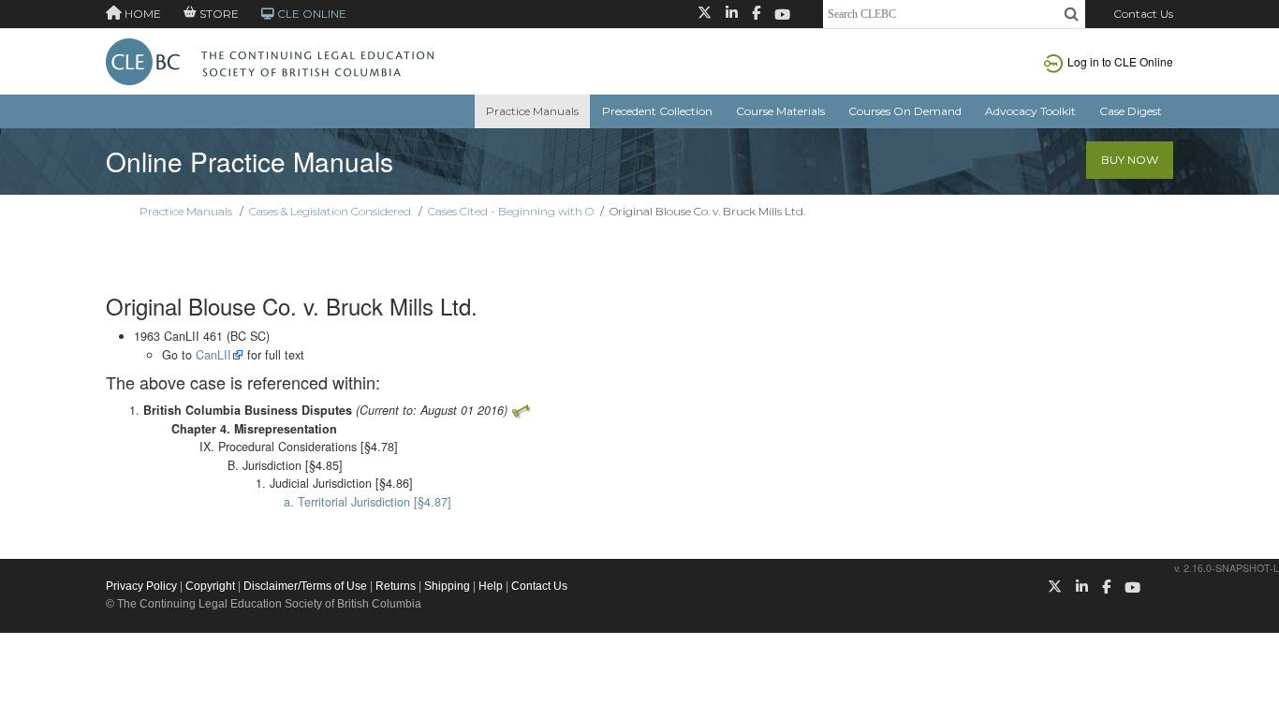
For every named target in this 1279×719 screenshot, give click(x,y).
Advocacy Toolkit (1030, 111)
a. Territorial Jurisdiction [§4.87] (367, 501)
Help (490, 586)
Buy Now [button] (1129, 160)
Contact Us (1143, 14)
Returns (395, 586)
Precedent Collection (657, 111)
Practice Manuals (532, 111)
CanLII (213, 354)
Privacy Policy (141, 586)
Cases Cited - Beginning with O (511, 211)
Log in (1120, 61)
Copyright (210, 586)
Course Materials (780, 111)
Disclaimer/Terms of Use (305, 586)
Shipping (447, 586)
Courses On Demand (905, 111)
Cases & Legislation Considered (330, 211)
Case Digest (1130, 111)
